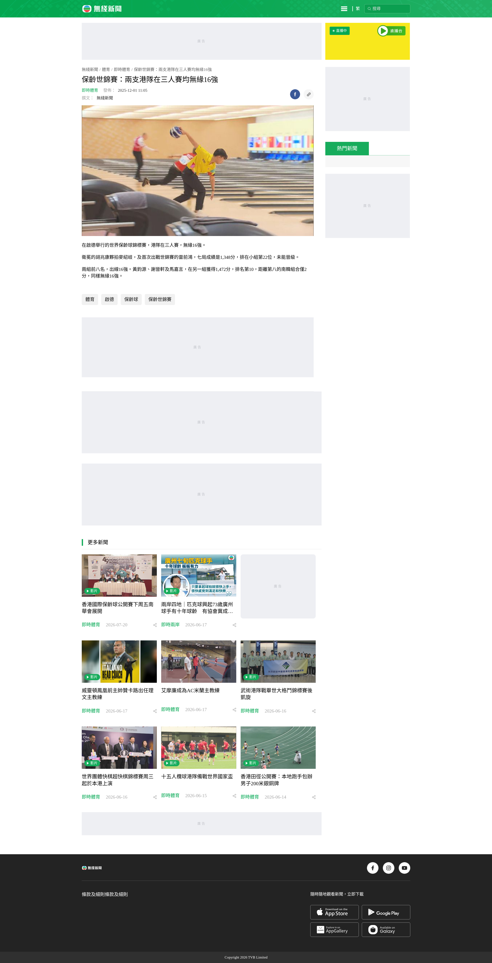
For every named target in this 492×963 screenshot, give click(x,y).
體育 (106, 69)
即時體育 (122, 69)
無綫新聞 (90, 69)
